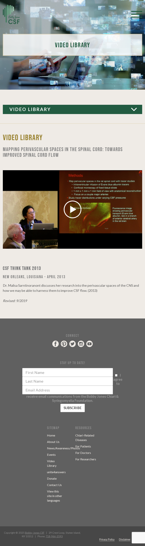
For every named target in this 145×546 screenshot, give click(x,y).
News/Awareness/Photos (63, 448)
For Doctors (83, 452)
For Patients (83, 446)
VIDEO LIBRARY (30, 109)
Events (51, 454)
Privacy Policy (107, 539)
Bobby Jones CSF (34, 532)
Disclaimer (124, 539)
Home (51, 435)
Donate (52, 478)
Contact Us (54, 485)
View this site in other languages (54, 495)
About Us (53, 441)
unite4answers (56, 472)
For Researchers (85, 459)
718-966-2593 (54, 536)
